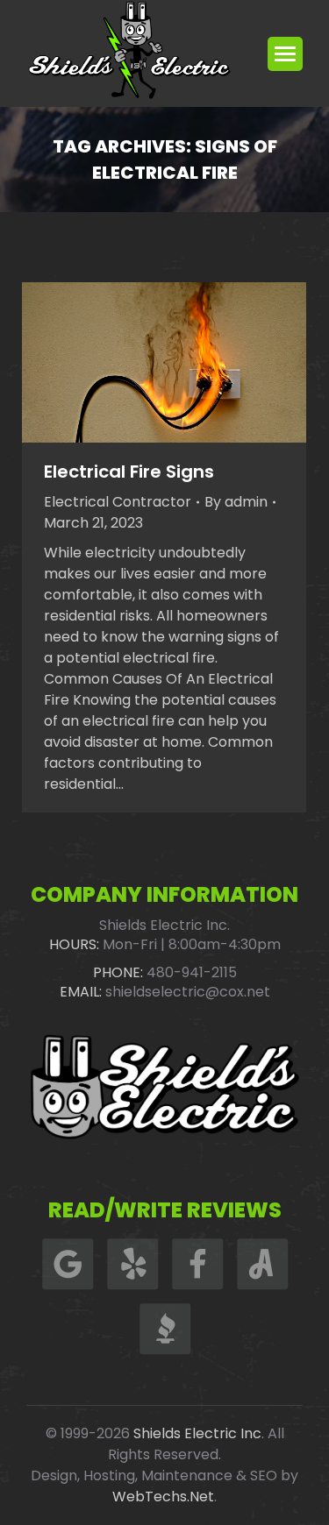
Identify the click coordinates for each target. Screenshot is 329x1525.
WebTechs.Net (163, 1496)
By (236, 502)
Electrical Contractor (117, 502)
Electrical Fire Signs (129, 471)
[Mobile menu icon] (285, 54)
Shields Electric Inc (197, 1433)
